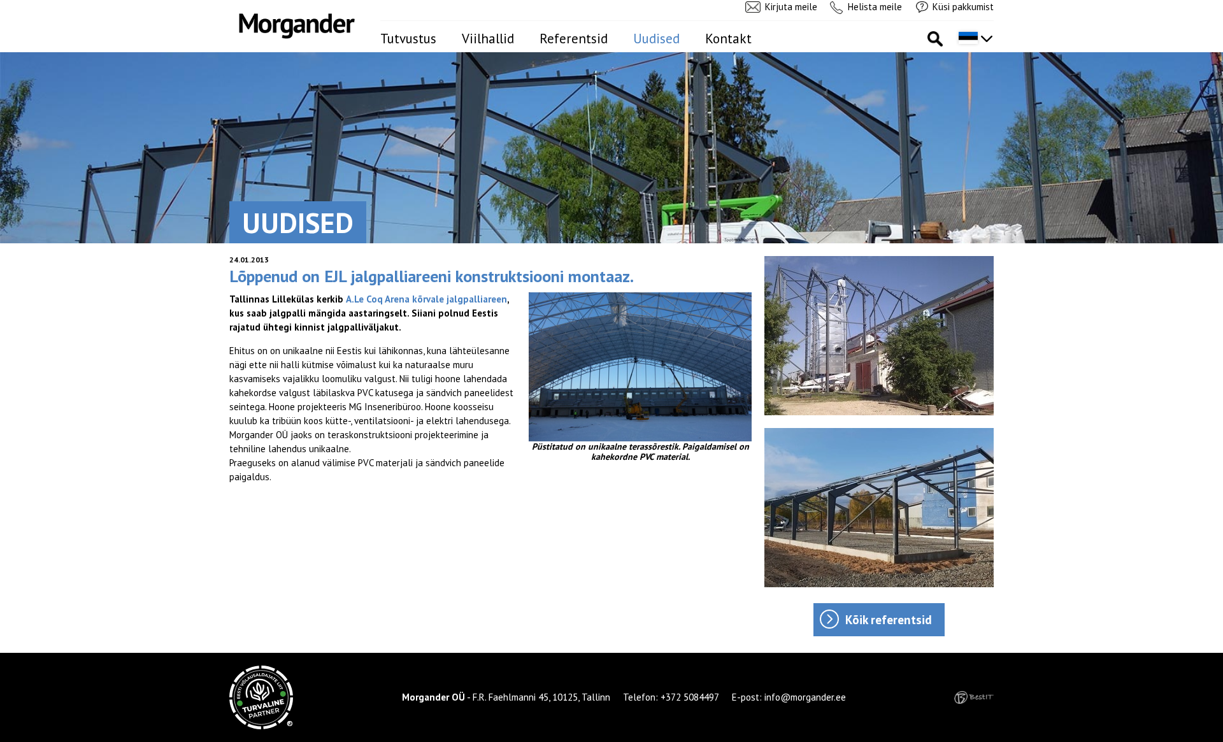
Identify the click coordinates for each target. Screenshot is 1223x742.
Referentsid (574, 38)
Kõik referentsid (888, 619)
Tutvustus (408, 38)
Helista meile (875, 7)
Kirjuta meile (791, 7)
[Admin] (4, 7)
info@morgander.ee (805, 697)
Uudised (656, 38)
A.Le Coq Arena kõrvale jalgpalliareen (426, 299)
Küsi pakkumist (963, 7)
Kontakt (728, 38)
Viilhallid (488, 38)
